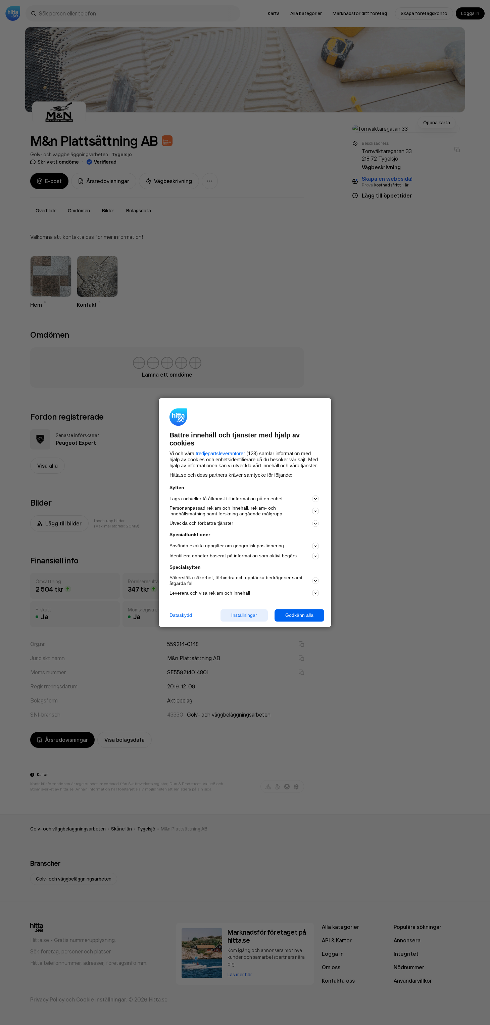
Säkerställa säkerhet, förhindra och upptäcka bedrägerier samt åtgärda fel (235, 580)
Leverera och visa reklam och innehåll (209, 593)
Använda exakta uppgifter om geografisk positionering (226, 546)
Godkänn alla (299, 615)
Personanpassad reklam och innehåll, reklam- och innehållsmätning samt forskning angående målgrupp (225, 511)
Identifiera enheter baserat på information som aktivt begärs (233, 556)
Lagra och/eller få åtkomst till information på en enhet (226, 498)
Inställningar (244, 615)
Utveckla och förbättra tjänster (201, 523)
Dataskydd (180, 615)
